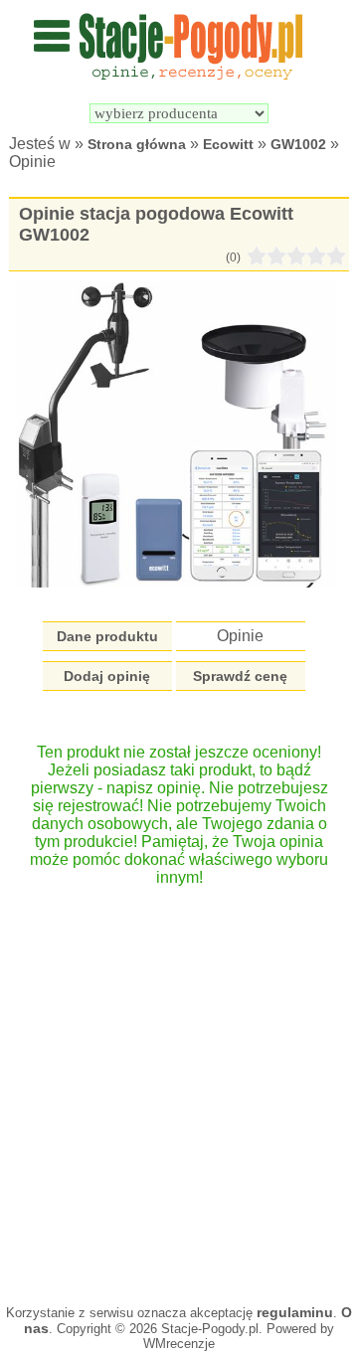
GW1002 (298, 144)
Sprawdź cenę (240, 676)
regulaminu (295, 1312)
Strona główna (137, 144)
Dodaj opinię (107, 676)
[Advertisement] (179, 1086)
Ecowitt (228, 144)
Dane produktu (107, 636)
